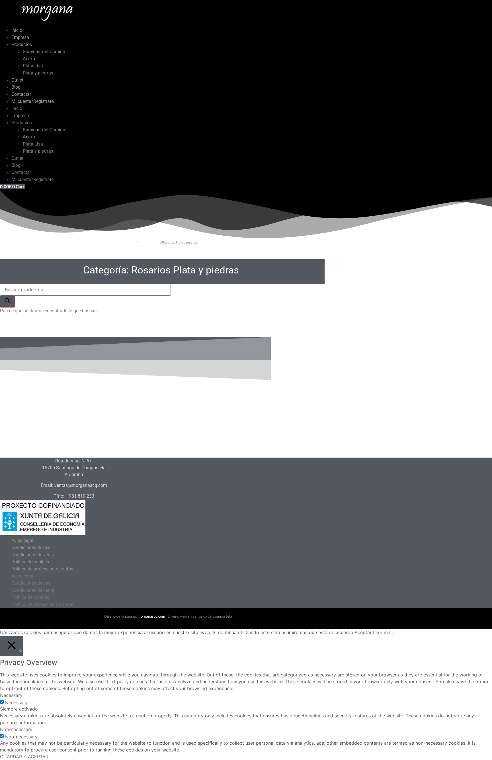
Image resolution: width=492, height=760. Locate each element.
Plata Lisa (33, 65)
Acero (29, 58)
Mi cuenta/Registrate (32, 101)
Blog (15, 87)
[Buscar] (7, 302)
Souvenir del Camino (44, 51)
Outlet (17, 80)
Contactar (21, 94)
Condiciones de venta (32, 554)
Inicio (16, 30)
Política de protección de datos (42, 569)
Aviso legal (22, 540)
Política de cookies (30, 561)
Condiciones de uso (31, 547)
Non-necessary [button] (16, 729)
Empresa (20, 37)
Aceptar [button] (363, 632)
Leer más (383, 632)
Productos (21, 44)
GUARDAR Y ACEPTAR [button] (24, 756)
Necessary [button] (11, 695)
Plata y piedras (38, 73)
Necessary (16, 702)
